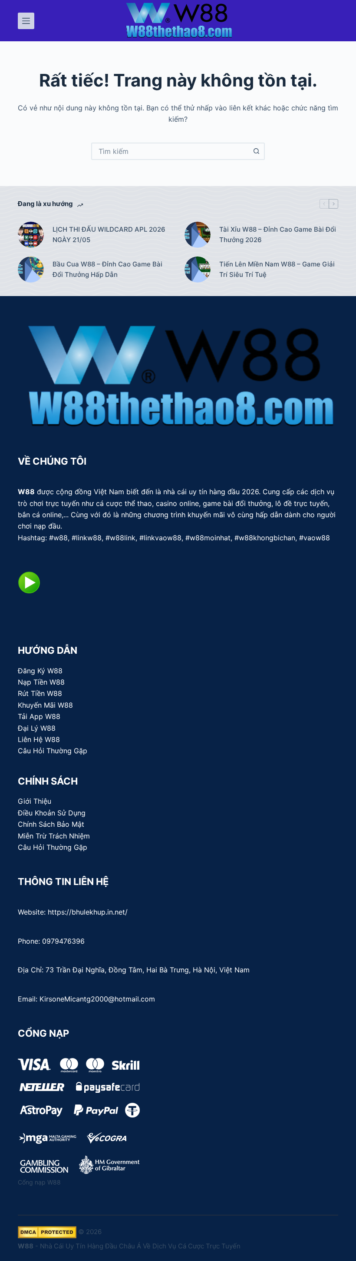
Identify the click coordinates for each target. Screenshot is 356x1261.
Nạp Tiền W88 (41, 682)
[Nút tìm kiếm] (256, 151)
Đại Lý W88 (37, 728)
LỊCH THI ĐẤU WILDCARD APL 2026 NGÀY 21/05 (109, 234)
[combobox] (170, 151)
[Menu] (26, 21)
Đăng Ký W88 (40, 670)
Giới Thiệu (34, 801)
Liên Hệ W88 (39, 739)
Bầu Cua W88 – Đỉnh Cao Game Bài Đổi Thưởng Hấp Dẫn (107, 269)
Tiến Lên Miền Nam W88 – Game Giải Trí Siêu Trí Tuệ (277, 269)
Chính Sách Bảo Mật (51, 824)
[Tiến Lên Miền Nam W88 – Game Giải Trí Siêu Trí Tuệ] (198, 269)
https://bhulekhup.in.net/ (88, 912)
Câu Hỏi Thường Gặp (52, 750)
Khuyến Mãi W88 (45, 705)
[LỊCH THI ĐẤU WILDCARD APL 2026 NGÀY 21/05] (31, 235)
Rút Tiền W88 (40, 693)
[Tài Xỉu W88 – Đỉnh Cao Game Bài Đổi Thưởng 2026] (198, 235)
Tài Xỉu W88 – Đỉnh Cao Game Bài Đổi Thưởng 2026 (277, 234)
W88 (26, 491)
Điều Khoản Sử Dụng (52, 813)
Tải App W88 (39, 716)
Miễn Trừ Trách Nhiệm (54, 836)
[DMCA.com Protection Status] (47, 1232)
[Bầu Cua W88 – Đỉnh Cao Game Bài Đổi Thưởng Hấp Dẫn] (31, 269)
